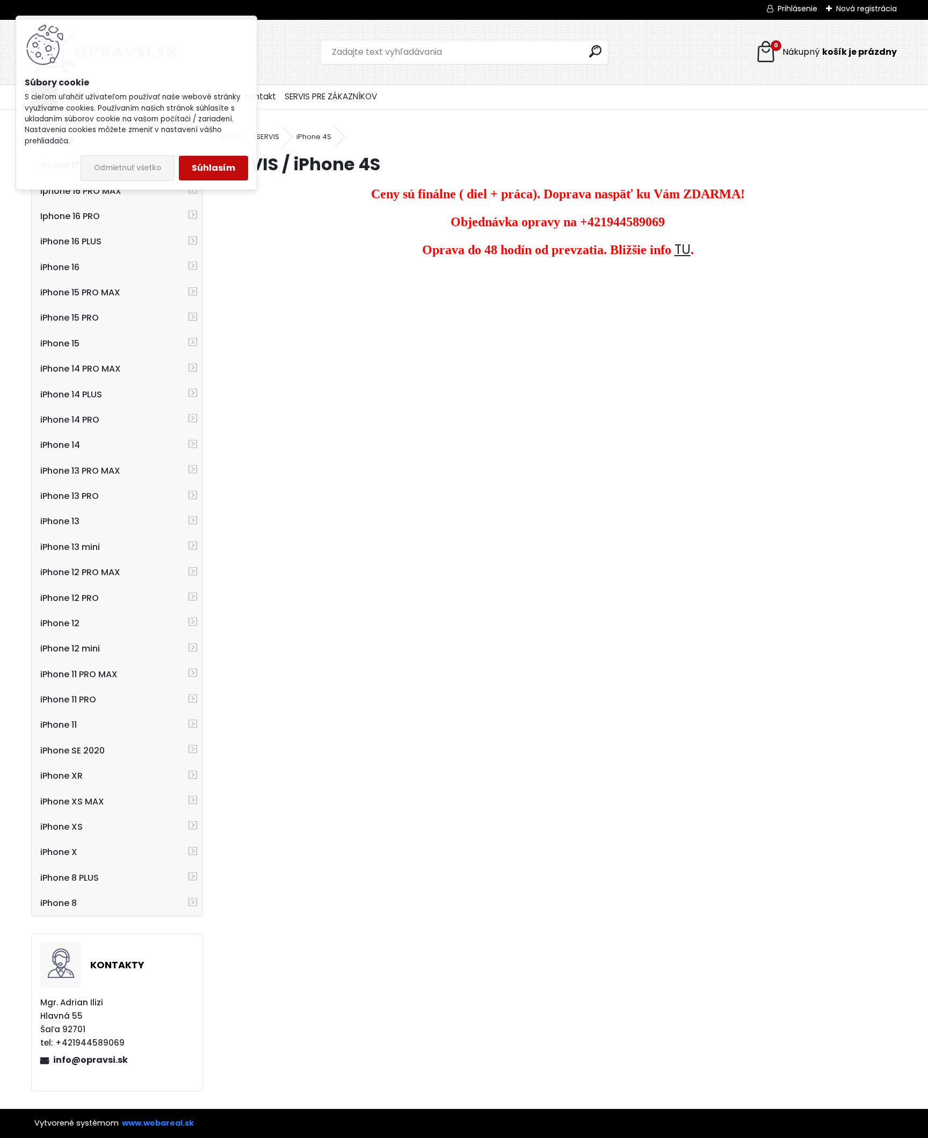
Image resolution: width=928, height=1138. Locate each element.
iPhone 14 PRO (69, 420)
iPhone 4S (313, 137)
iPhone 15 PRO (69, 317)
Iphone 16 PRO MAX (80, 191)
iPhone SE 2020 (72, 750)
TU (683, 249)
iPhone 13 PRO (69, 496)
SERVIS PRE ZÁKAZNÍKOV (331, 96)
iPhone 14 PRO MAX (80, 369)
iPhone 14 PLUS (71, 394)
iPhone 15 (59, 343)
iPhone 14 (60, 445)
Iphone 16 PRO (70, 216)
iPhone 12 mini (70, 648)
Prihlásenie (797, 8)
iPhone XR (61, 776)
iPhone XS (61, 827)
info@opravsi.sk (90, 1060)
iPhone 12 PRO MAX (80, 572)
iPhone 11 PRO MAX (79, 674)
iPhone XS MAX (72, 801)
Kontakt (260, 96)
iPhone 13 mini (70, 547)
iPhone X (58, 852)
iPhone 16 (59, 267)
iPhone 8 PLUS (69, 878)
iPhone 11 (58, 725)
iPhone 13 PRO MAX (80, 471)
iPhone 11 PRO (68, 699)
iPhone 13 (59, 521)
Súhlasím (213, 168)
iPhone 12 (59, 623)
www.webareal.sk (158, 1123)
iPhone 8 (58, 903)
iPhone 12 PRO (69, 598)
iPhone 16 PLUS (71, 241)
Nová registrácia (866, 8)
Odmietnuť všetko (127, 168)
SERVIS (267, 137)
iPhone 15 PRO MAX (80, 292)
